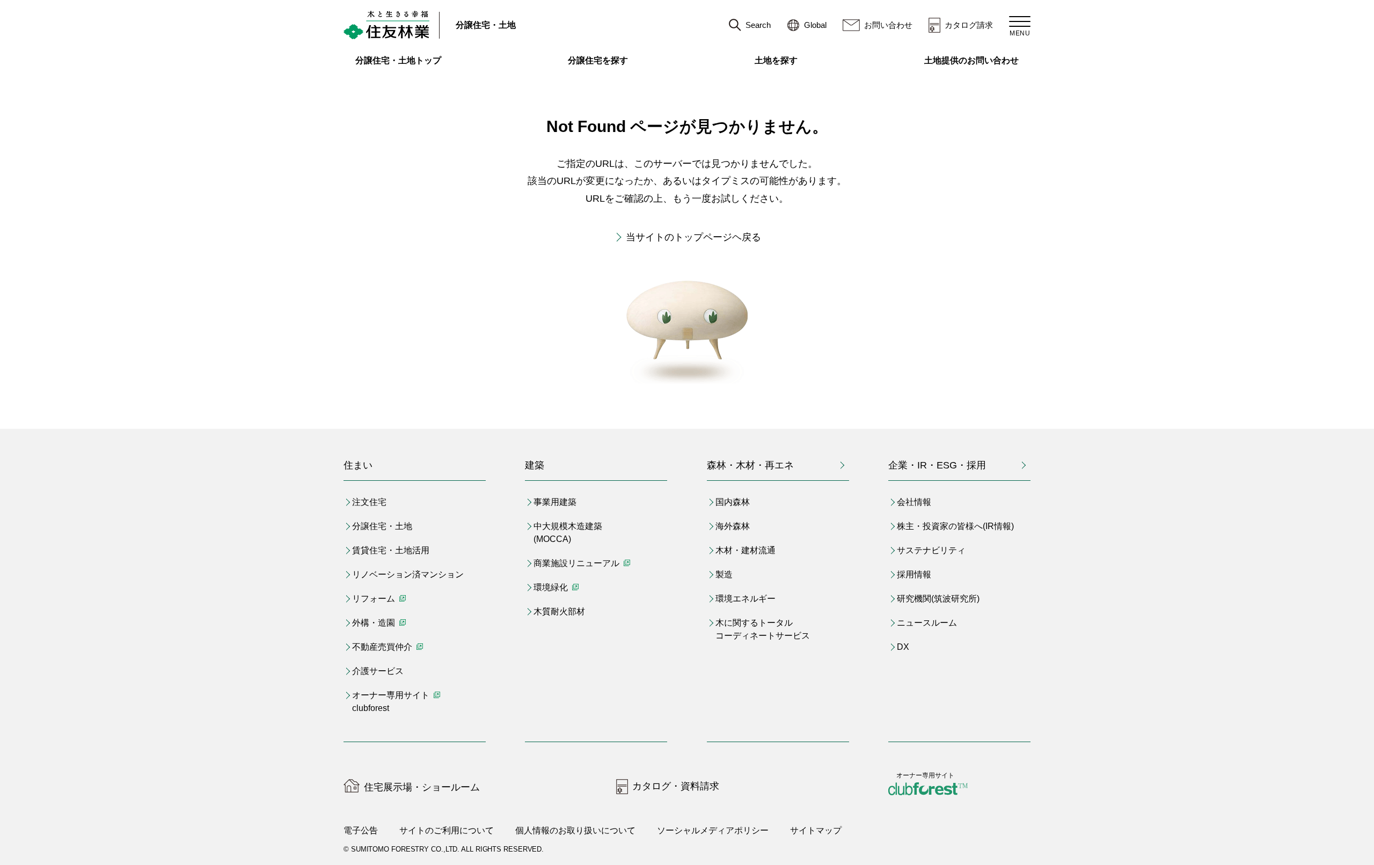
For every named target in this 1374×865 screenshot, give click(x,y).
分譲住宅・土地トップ (398, 60)
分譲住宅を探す (598, 60)
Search (758, 25)
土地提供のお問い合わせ (977, 60)
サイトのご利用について (446, 830)
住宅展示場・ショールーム (422, 787)
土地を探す (776, 60)
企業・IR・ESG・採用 (937, 465)
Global (815, 25)
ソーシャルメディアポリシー (713, 830)
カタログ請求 (969, 25)
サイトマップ (816, 830)
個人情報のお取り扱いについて (575, 830)
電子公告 (361, 830)
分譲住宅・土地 (486, 25)
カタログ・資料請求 (675, 786)
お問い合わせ (888, 25)
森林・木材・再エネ (750, 465)
